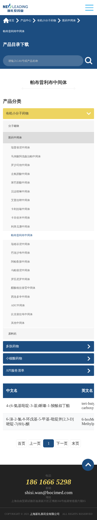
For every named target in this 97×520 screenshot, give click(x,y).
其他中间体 (18, 322)
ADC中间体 (18, 305)
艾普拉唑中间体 (20, 200)
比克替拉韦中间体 (22, 314)
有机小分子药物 (46, 20)
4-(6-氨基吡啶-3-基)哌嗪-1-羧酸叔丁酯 (38, 406)
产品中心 (25, 20)
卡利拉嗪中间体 (20, 209)
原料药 (12, 333)
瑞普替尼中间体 (20, 147)
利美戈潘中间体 (20, 226)
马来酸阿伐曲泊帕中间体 (26, 156)
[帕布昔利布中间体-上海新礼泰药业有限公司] (17, 7)
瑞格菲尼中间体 (20, 244)
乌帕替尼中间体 (20, 270)
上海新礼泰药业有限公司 (45, 513)
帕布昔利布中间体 (14, 31)
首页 (11, 20)
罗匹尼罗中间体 (20, 279)
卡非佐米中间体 (20, 217)
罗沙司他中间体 (20, 165)
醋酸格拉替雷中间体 (23, 287)
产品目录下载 (16, 44)
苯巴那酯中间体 (20, 182)
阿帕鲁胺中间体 (20, 261)
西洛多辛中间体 (20, 296)
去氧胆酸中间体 (20, 173)
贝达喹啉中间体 (20, 191)
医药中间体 (69, 20)
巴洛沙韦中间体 (20, 252)
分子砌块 (13, 125)
